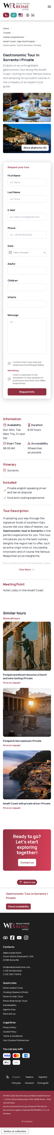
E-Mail (11, 210)
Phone (11, 228)
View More (25, 569)
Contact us (27, 862)
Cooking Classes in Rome (15, 992)
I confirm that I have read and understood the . (28, 363)
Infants (12, 297)
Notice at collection (15, 1131)
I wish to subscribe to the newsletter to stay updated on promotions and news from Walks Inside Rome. (29, 379)
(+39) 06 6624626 (12, 970)
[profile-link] (28, 15)
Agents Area (9, 1009)
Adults (11, 263)
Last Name (14, 192)
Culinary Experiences (13, 37)
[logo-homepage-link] (16, 6)
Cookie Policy (9, 1031)
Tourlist (7, 32)
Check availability (18, 906)
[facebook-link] (12, 937)
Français (16, 1082)
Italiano (29, 1077)
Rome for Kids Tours (13, 996)
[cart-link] (33, 15)
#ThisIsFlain (27, 1121)
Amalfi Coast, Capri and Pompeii (19, 41)
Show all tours (11, 618)
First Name (14, 175)
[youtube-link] (19, 937)
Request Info (27, 391)
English (16, 1077)
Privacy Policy (36, 365)
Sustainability (9, 1005)
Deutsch (29, 1082)
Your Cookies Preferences (16, 1040)
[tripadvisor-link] (5, 937)
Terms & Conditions (13, 1036)
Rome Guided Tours (13, 987)
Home (6, 28)
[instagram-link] (26, 937)
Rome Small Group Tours (15, 1000)
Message (13, 315)
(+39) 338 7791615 (12, 974)
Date (10, 246)
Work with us (9, 1013)
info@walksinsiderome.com (16, 967)
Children (13, 280)
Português (43, 1082)
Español (43, 1077)
